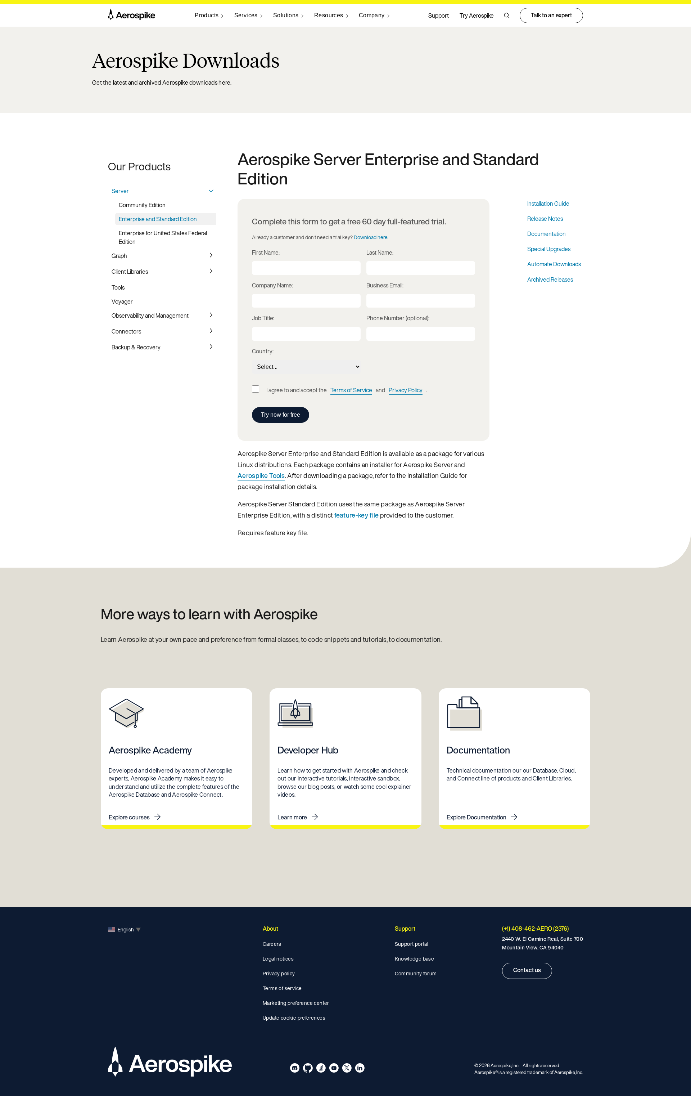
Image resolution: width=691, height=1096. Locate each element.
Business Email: (384, 285)
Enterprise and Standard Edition (158, 219)
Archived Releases (550, 279)
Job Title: (263, 318)
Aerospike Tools (261, 475)
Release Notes (545, 218)
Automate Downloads (554, 264)
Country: (263, 351)
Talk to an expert (551, 15)
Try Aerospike (477, 15)
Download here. (371, 237)
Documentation (546, 233)
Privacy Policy (406, 390)
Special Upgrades (548, 249)
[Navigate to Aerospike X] (347, 1069)
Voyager (122, 301)
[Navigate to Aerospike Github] (308, 1069)
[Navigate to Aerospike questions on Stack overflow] (321, 1069)
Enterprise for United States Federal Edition (163, 237)
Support (438, 15)
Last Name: (379, 252)
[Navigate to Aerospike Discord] (295, 1069)
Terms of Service (351, 390)
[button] (506, 15)
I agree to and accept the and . (346, 390)
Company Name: (272, 285)
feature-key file (356, 515)
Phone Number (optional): (397, 318)
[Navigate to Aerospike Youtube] (334, 1069)
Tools (118, 287)
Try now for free (280, 415)
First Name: (266, 252)
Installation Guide (548, 203)
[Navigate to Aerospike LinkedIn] (360, 1069)
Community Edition (142, 205)
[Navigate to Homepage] (131, 15)
